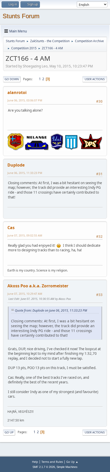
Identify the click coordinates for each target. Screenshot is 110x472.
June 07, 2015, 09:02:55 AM (24, 235)
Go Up (9, 432)
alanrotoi (17, 92)
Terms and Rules (52, 462)
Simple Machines (67, 466)
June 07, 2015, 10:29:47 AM (24, 294)
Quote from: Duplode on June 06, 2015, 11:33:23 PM (51, 310)
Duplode (16, 165)
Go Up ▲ (72, 462)
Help (35, 462)
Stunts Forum (21, 16)
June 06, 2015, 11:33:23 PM (24, 173)
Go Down (12, 79)
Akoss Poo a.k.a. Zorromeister (37, 286)
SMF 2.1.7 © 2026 (43, 466)
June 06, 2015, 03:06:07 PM (24, 100)
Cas (11, 227)
